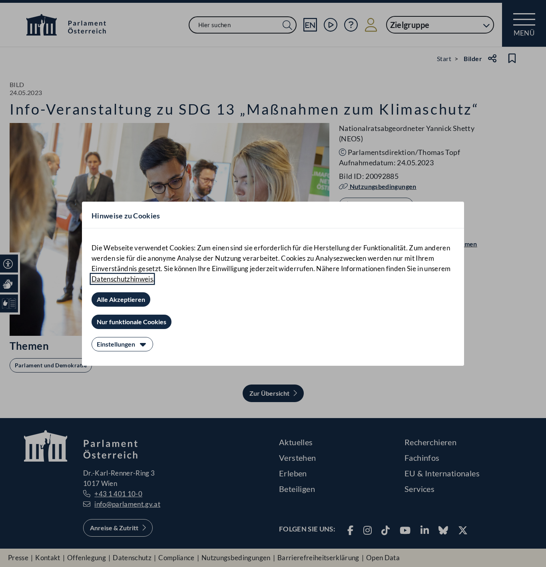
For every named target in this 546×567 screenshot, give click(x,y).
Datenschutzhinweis (122, 279)
